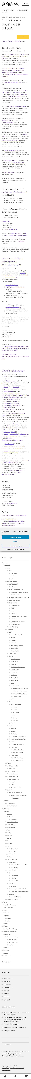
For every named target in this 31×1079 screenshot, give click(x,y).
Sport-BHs (13, 851)
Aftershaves (14, 782)
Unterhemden (14, 867)
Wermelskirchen (20, 395)
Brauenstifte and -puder (17, 635)
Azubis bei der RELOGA (18, 162)
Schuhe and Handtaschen (10, 931)
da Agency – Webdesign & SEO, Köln (11, 41)
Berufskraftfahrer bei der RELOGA (11, 140)
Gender (7, 915)
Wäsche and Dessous (12, 899)
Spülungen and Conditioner (17, 621)
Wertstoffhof (7, 401)
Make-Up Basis (14, 677)
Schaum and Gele (17, 696)
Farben (12, 586)
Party (5, 990)
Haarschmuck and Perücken (16, 589)
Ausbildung (22, 241)
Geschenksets (12, 653)
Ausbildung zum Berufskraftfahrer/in (15, 192)
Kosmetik (6, 987)
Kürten (10, 397)
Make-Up (9, 763)
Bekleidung (6, 808)
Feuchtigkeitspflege (16, 704)
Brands (7, 913)
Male (8, 921)
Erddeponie (7, 432)
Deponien (15, 424)
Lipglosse (13, 728)
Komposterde (12, 413)
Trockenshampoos (15, 624)
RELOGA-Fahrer (22, 94)
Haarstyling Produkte (14, 600)
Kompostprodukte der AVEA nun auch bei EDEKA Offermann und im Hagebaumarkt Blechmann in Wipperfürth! (15, 1019)
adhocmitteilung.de (7, 1054)
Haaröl (12, 608)
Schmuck (6, 926)
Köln (5, 393)
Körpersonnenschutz (18, 760)
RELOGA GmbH (6, 221)
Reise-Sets (13, 613)
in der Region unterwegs (14, 96)
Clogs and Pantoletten (12, 822)
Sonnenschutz (14, 755)
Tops (10, 856)
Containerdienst (8, 391)
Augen (10, 632)
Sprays (14, 717)
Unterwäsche (12, 862)
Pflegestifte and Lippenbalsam (18, 736)
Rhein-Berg (16, 403)
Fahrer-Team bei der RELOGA (12, 150)
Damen (7, 811)
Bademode (9, 814)
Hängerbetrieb (24, 275)
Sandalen (9, 843)
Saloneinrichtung (13, 627)
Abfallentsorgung (11, 381)
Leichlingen (16, 401)
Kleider (9, 832)
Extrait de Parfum (15, 576)
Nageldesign (12, 768)
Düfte (8, 568)
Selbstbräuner (14, 747)
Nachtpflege (16, 712)
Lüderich (13, 432)
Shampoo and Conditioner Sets (18, 616)
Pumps (9, 838)
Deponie (6, 434)
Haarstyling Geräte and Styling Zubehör (19, 597)
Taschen (6, 953)
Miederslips (13, 886)
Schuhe (7, 947)
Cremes (14, 707)
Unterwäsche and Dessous (13, 870)
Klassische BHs (14, 875)
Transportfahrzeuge (7, 122)
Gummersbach (18, 440)
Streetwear (10, 846)
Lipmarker (13, 731)
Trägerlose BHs (14, 880)
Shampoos (13, 619)
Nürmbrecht (13, 436)
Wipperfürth (15, 397)
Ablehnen (15, 541)
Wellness (9, 790)
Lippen (10, 725)
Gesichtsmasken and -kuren (18, 667)
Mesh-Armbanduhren (10, 905)
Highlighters (14, 675)
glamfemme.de (17, 1054)
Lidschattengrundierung (17, 645)
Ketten (9, 830)
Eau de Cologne (14, 573)
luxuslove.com (20, 1056)
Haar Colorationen (13, 584)
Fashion (5, 902)
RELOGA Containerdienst (11, 452)
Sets (12, 578)
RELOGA (6, 376)
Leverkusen (10, 393)
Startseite (6, 10)
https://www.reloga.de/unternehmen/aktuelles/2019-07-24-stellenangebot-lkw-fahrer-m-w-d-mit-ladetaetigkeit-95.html (15, 348)
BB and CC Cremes (15, 659)
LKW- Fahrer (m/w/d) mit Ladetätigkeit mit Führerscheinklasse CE (12, 261)
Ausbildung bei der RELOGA (11, 160)
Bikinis (10, 816)
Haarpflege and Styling (13, 581)
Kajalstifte (13, 640)
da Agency (22, 17)
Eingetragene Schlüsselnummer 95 (15, 287)
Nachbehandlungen (14, 779)
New (6, 923)
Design (6, 981)
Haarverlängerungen (18, 595)
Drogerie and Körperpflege (20, 691)
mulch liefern (18, 448)
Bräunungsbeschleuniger (17, 744)
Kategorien (8, 565)
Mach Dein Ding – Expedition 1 (12, 1024)
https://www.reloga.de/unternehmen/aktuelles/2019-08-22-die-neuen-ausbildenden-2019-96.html (15, 56)
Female (9, 918)
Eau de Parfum (10, 824)
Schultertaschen (13, 942)
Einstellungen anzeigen (15, 546)
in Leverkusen (13, 82)
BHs (10, 872)
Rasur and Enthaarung (12, 776)
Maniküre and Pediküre (12, 766)
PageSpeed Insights (9, 1030)
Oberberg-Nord (17, 405)
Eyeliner (13, 637)
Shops (7, 800)
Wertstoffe (16, 387)
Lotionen (15, 709)
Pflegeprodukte (13, 603)
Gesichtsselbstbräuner (18, 750)
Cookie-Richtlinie (9, 549)
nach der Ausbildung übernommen (17, 106)
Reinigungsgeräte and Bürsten (20, 688)
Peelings (13, 723)
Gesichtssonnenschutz (18, 758)
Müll (8, 426)
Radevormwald (11, 395)
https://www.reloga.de (11, 229)
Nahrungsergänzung (12, 771)
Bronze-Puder (14, 661)
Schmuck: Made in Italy (11, 929)
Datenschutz (16, 549)
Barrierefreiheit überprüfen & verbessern (15, 1027)
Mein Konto (5, 1076)
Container (4, 383)
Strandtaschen (9, 907)
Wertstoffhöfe (11, 399)
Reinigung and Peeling (16, 685)
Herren (10, 570)
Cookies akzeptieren (15, 537)
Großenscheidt (14, 434)
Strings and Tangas (16, 897)
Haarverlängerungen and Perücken (19, 592)
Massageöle (15, 798)
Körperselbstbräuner (18, 752)
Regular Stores (11, 803)
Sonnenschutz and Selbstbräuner (17, 739)
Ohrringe (9, 835)
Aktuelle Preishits (13, 806)
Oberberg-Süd (7, 407)
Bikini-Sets (13, 819)
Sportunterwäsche (13, 848)
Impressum (22, 549)
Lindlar (5, 397)
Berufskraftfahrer (6, 120)
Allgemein (12, 10)
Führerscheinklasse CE (12, 285)
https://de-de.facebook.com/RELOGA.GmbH (14, 515)
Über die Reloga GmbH (13, 370)
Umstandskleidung (12, 859)
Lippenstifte (14, 734)
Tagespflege (16, 720)
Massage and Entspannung (15, 792)
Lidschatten (14, 643)
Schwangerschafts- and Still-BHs (19, 865)
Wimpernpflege (14, 648)
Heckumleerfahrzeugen (11, 277)
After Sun (13, 741)
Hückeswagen (24, 434)
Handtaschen (8, 934)
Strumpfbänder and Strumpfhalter (19, 891)
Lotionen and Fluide (16, 787)
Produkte (6, 910)
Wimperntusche (15, 651)
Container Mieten (9, 446)
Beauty (5, 562)
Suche (15, 1076)
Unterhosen (12, 894)
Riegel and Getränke (14, 774)
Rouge (12, 699)
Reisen (6, 993)
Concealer (13, 664)
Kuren (12, 611)
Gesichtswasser (15, 669)
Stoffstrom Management (16, 470)
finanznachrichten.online (9, 1056)
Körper (10, 701)
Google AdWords (4, 519)
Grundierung (14, 672)
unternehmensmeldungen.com (20, 1052)
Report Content (23, 37)
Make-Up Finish (14, 680)
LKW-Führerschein (9, 172)
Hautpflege (10, 629)
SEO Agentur (10, 519)
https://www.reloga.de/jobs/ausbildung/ (16, 235)
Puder (12, 683)
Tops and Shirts (11, 854)
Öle (13, 715)
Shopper (11, 945)
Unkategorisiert (7, 955)
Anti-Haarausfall (15, 605)
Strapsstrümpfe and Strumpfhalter (18, 889)
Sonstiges (6, 950)
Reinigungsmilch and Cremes (20, 693)
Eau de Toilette (11, 827)
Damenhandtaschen (12, 937)
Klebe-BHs (13, 878)
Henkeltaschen (12, 939)
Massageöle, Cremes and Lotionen (19, 795)
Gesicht (11, 656)
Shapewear (11, 883)
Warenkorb (24, 1075)
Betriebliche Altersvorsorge (13, 307)
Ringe (8, 840)
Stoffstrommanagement (11, 428)
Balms (12, 784)
